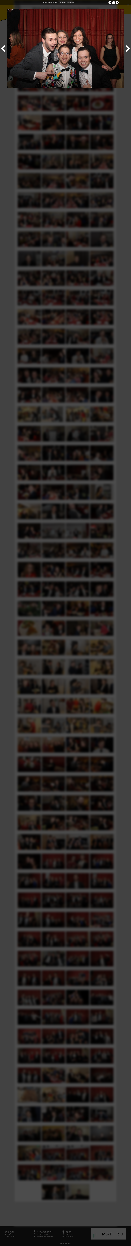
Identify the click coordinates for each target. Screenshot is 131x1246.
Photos (45, 2)
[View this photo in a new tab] (113, 2)
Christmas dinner (68, 2)
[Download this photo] (110, 2)
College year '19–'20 (55, 2)
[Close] (117, 2)
